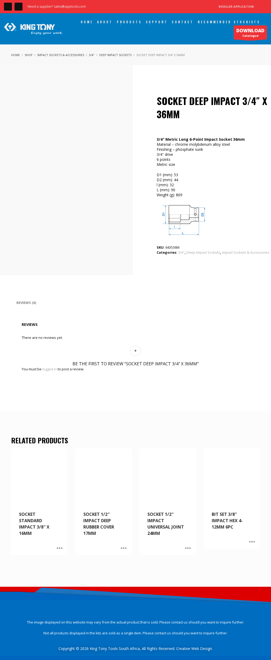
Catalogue (250, 33)
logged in (49, 369)
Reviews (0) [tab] (26, 302)
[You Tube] (18, 7)
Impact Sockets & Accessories (245, 252)
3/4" (181, 252)
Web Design (201, 648)
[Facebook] (8, 7)
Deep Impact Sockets (203, 252)
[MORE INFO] (59, 548)
